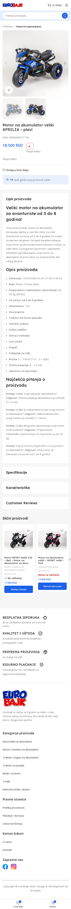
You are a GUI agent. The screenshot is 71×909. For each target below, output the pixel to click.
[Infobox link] (25, 618)
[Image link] (15, 698)
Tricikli (6, 781)
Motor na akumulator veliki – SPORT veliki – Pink (51, 560)
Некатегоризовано (28, 26)
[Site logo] (13, 5)
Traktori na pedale (13, 765)
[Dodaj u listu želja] (28, 531)
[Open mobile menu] (66, 5)
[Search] (65, 16)
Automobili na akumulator (17, 741)
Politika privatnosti (13, 807)
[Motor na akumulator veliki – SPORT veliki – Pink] (52, 540)
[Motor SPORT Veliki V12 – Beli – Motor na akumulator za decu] (18, 540)
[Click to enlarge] (9, 90)
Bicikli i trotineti (11, 773)
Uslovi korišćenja (12, 823)
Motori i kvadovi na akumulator (21, 749)
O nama (7, 842)
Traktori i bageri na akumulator (21, 757)
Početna (7, 26)
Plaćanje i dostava (13, 815)
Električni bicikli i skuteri (16, 789)
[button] (6, 63)
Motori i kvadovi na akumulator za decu (14, 568)
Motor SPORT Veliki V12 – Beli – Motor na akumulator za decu (18, 560)
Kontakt (7, 850)
